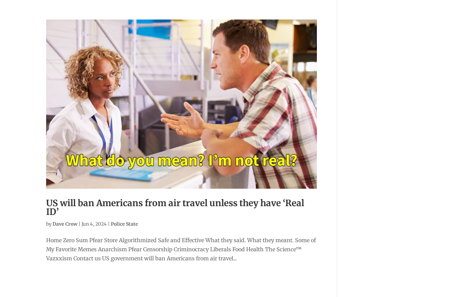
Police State (124, 224)
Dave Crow (65, 224)
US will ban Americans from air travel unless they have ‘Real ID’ (175, 207)
